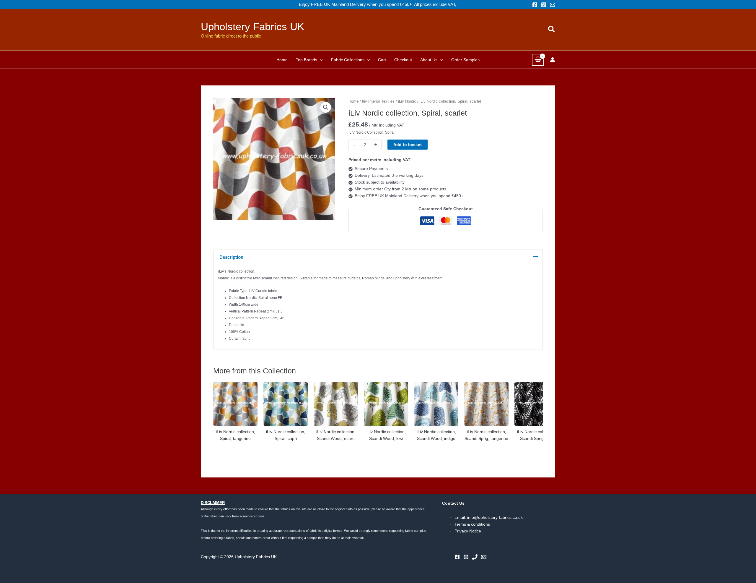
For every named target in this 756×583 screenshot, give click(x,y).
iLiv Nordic (407, 101)
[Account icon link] (552, 59)
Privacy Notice (467, 531)
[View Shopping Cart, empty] (538, 59)
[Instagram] (543, 4)
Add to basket (407, 144)
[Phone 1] (475, 557)
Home (353, 101)
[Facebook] (534, 4)
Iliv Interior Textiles (378, 101)
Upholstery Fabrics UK (252, 26)
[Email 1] (552, 4)
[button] (551, 30)
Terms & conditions (472, 524)
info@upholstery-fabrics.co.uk (495, 517)
